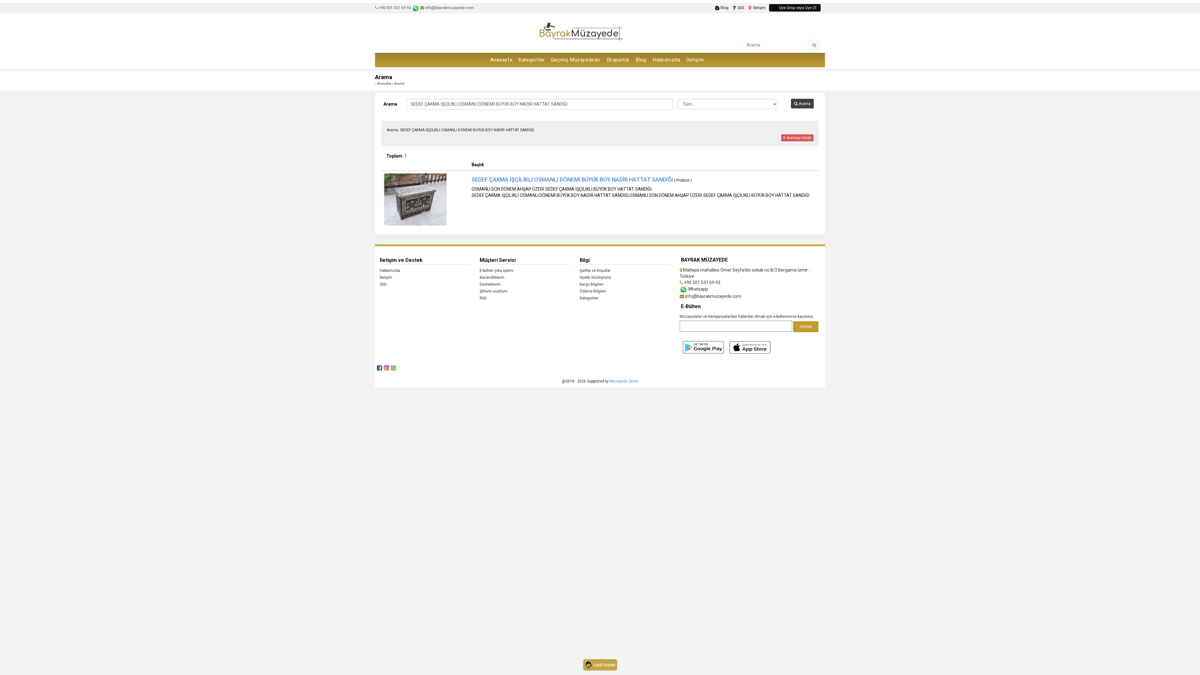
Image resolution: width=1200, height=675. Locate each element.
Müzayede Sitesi (624, 381)
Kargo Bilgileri (591, 284)
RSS (483, 298)
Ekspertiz (618, 60)
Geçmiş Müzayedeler (576, 60)
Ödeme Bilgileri (593, 291)
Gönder (806, 326)
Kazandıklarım (492, 277)
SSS (740, 8)
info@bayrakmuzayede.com (449, 8)
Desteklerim (490, 284)
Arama (390, 104)
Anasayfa (501, 60)
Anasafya (384, 83)
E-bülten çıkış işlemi (496, 270)
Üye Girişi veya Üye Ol (797, 8)
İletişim (759, 8)
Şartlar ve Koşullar (595, 270)
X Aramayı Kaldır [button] (797, 138)
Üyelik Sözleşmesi (595, 277)
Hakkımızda (666, 60)
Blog (724, 8)
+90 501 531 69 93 (395, 8)
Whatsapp (697, 289)
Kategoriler (531, 60)
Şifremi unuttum (494, 291)
